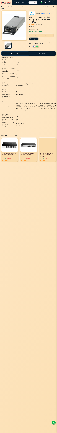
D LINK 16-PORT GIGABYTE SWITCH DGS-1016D (9, 154)
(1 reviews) (39, 24)
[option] (9, 150)
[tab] (15, 53)
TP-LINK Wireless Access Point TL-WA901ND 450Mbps (27, 155)
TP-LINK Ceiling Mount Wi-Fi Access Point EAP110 (47, 154)
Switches (24, 6)
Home (2, 6)
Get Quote (34, 39)
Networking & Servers (13, 6)
